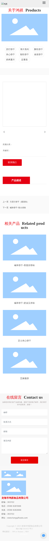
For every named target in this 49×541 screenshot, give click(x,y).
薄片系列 (24, 49)
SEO (27, 532)
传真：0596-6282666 (11, 510)
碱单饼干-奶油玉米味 (24, 303)
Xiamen (20, 532)
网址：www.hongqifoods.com (14, 518)
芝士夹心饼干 (24, 340)
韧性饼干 (24, 54)
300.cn (15, 532)
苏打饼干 (10, 49)
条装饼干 (38, 54)
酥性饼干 (38, 49)
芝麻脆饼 (24, 378)
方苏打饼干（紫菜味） (19, 202)
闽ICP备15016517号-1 (24, 529)
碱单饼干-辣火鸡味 (18, 207)
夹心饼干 (10, 54)
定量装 (24, 59)
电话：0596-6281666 (11, 506)
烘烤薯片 (10, 59)
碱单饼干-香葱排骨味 (24, 265)
